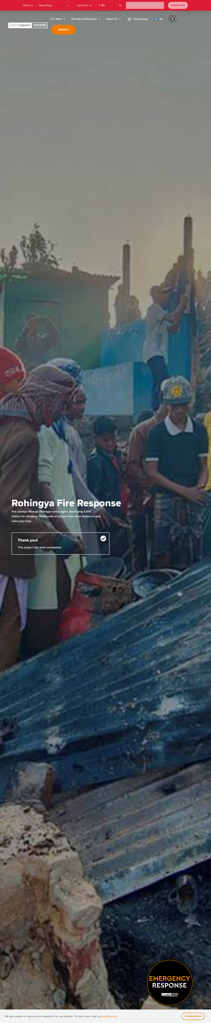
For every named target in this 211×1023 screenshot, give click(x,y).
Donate (63, 29)
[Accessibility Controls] (172, 19)
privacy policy (109, 1016)
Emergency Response (84, 19)
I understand (193, 1016)
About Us (112, 19)
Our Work (56, 19)
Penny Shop (141, 19)
